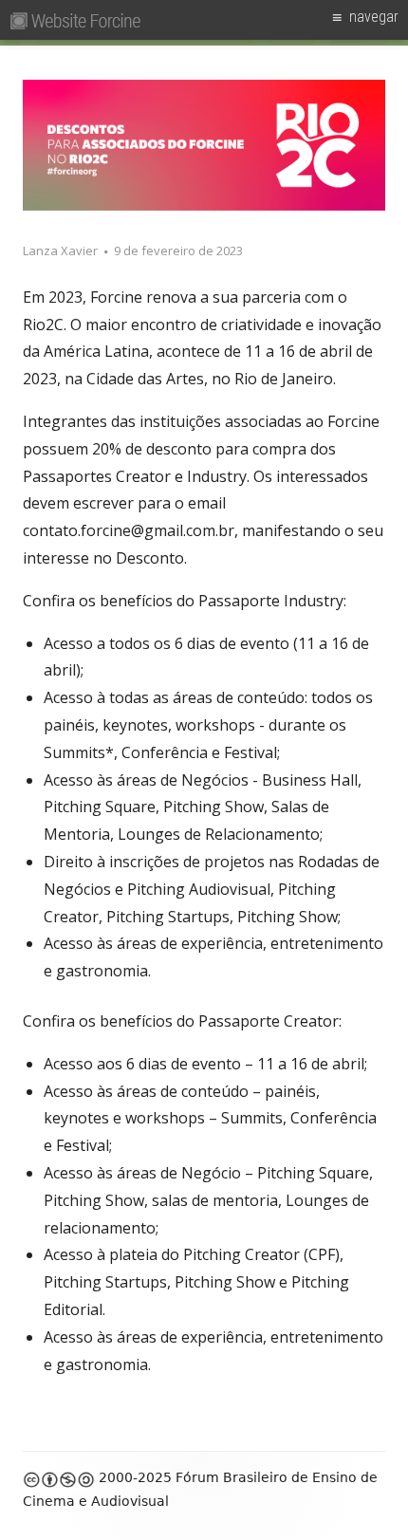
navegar (374, 17)
